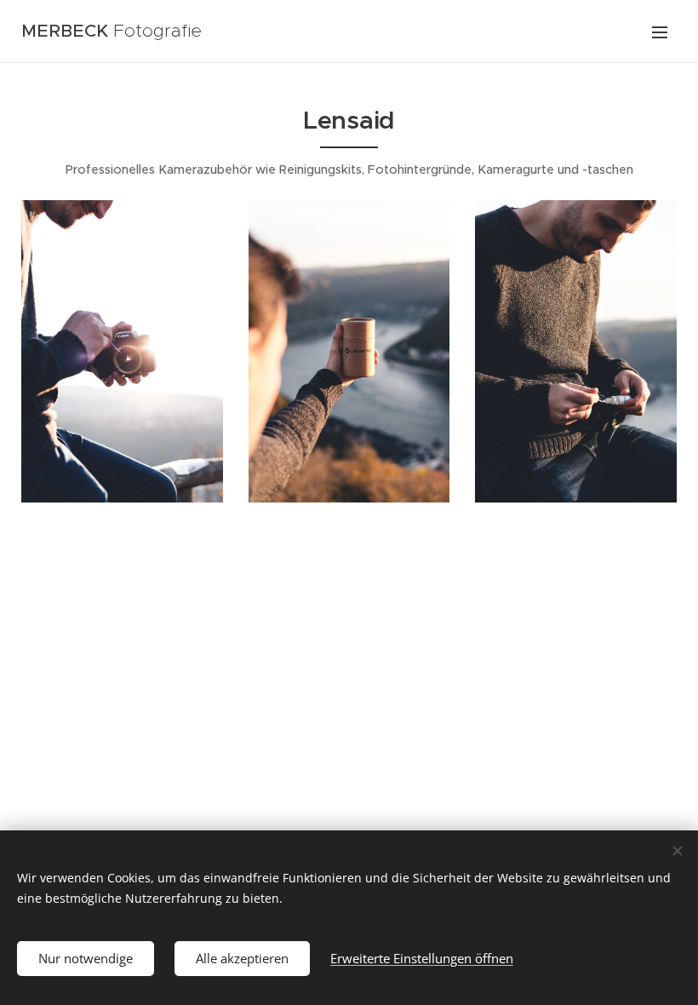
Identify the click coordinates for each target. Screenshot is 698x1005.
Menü (660, 31)
